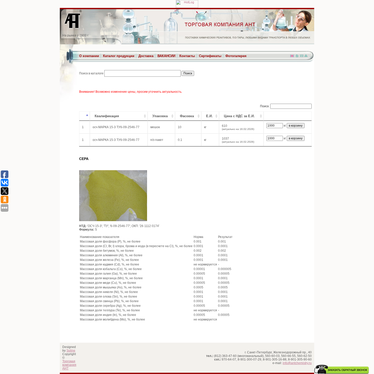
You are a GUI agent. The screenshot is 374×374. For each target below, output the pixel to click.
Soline (70, 350)
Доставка (145, 56)
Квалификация (107, 116)
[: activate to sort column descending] (84, 116)
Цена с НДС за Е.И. (239, 116)
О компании (89, 56)
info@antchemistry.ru (297, 363)
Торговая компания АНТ (69, 364)
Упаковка (160, 116)
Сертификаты (210, 56)
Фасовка (187, 116)
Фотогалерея (236, 56)
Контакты (187, 56)
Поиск (264, 106)
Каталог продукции (118, 56)
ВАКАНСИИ (166, 56)
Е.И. (209, 116)
